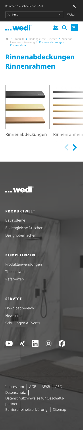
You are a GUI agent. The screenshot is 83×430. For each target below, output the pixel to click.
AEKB (46, 386)
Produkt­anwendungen (23, 264)
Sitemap (59, 409)
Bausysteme (15, 220)
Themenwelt (15, 271)
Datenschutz (15, 392)
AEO (58, 386)
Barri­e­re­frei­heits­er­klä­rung (26, 409)
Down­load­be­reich (19, 308)
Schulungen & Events (22, 322)
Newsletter (14, 315)
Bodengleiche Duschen (24, 227)
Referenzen (14, 279)
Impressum (14, 386)
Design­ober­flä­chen (21, 235)
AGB (32, 386)
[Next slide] (74, 147)
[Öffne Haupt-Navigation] (74, 27)
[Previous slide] (67, 147)
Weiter (71, 14)
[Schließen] (74, 6)
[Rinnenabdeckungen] (27, 112)
